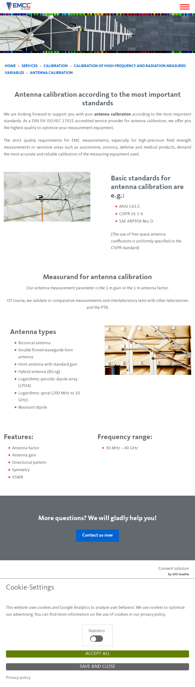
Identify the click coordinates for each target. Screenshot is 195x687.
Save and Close (97, 666)
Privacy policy (18, 678)
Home (10, 66)
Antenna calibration (51, 73)
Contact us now (97, 535)
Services (30, 66)
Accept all (97, 653)
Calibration (56, 66)
